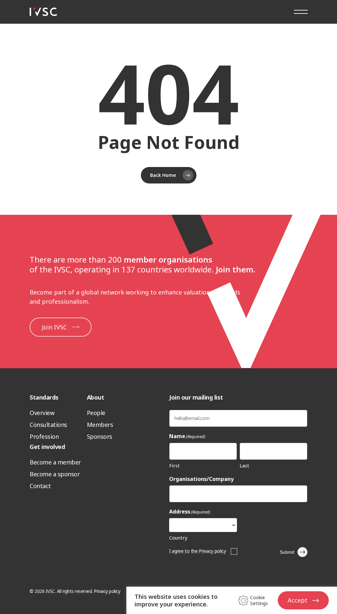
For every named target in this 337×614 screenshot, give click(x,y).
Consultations (48, 425)
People (96, 413)
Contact (40, 486)
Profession (44, 436)
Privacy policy (107, 591)
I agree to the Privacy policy (197, 551)
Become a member (55, 462)
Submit (287, 552)
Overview (42, 413)
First (174, 465)
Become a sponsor (55, 474)
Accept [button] (297, 600)
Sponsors (99, 436)
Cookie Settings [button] (259, 600)
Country (178, 537)
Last (244, 465)
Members (100, 425)
